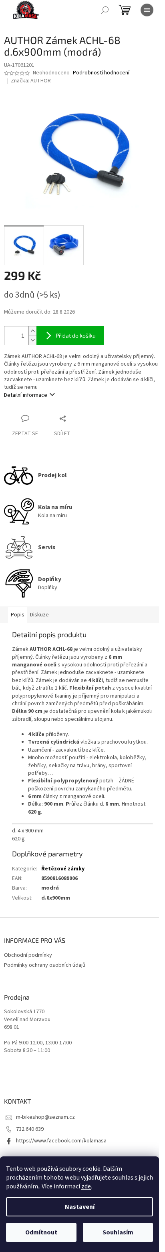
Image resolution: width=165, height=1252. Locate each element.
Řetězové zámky (63, 869)
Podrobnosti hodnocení (101, 73)
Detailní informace (25, 395)
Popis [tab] (17, 615)
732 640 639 (30, 1129)
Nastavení (80, 1206)
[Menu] (147, 10)
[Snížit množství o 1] (32, 340)
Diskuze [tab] (39, 615)
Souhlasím (118, 1232)
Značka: (31, 81)
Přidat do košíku (76, 335)
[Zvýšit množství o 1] (32, 331)
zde (86, 1186)
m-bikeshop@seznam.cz (45, 1117)
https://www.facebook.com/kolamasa (61, 1141)
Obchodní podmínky (28, 955)
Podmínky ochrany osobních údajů (44, 965)
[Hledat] (105, 10)
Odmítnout (41, 1232)
